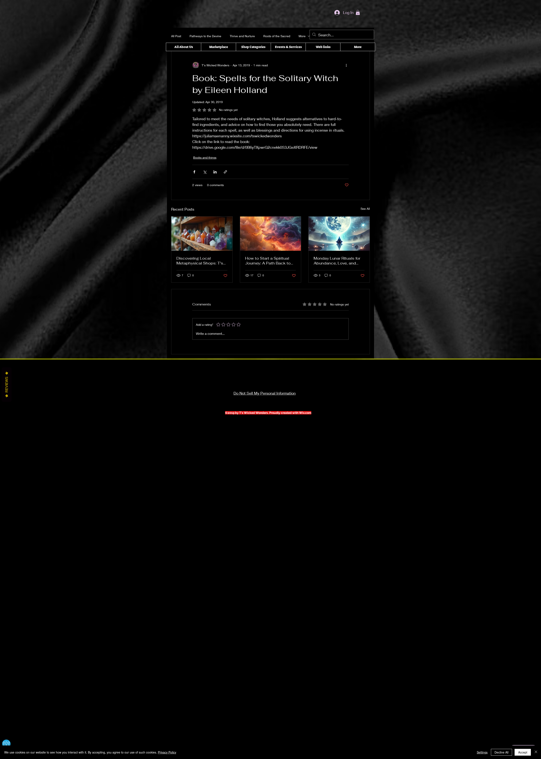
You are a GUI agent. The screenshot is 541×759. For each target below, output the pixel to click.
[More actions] (346, 65)
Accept (522, 752)
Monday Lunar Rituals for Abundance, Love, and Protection (337, 261)
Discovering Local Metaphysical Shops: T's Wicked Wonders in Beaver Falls (201, 261)
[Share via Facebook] (194, 172)
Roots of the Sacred (276, 36)
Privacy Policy (167, 752)
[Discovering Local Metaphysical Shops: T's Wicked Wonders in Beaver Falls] (201, 234)
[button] (358, 12)
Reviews (6, 384)
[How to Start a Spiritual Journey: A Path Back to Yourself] (270, 234)
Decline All (501, 752)
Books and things (204, 157)
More (302, 36)
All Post (176, 36)
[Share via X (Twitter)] (205, 172)
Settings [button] (482, 752)
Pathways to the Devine (205, 36)
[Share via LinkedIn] (215, 172)
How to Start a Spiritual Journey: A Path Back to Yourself (268, 261)
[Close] (535, 752)
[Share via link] (225, 172)
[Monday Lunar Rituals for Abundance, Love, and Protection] (339, 234)
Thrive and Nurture (242, 36)
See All (365, 208)
